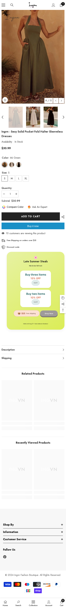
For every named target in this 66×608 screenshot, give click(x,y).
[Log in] (53, 5)
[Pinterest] (4, 556)
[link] (17, 423)
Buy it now (33, 226)
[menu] (3, 5)
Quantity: (7, 188)
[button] (55, 100)
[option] (33, 57)
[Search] (12, 5)
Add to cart (30, 216)
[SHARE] (62, 217)
